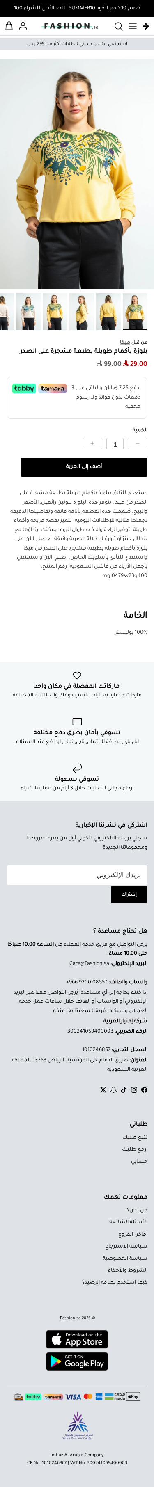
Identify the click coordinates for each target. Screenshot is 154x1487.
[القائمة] (133, 26)
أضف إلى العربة (84, 467)
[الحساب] (24, 26)
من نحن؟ (137, 1210)
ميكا (125, 343)
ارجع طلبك (134, 1150)
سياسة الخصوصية (125, 1259)
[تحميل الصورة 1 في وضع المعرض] (77, 174)
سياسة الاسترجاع (126, 1247)
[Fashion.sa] (70, 26)
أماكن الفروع (132, 1235)
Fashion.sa (70, 1318)
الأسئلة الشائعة (128, 1222)
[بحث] (115, 26)
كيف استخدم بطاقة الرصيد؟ (114, 1283)
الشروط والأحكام (127, 1271)
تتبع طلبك (134, 1138)
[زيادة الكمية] (92, 443)
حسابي (139, 1162)
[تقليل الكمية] (137, 443)
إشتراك (129, 894)
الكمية (140, 430)
